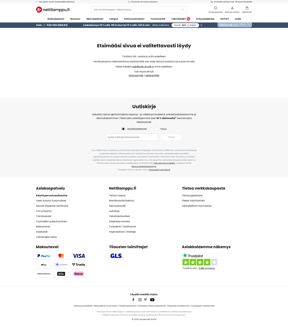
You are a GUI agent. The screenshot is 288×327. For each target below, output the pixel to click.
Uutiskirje (114, 211)
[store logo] (52, 10)
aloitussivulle (136, 75)
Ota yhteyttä (43, 211)
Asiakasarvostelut (119, 221)
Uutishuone (129, 226)
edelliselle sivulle (142, 66)
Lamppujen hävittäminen (203, 306)
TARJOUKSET (178, 18)
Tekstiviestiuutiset (119, 216)
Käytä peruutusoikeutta (51, 195)
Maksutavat (43, 226)
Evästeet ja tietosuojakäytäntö (152, 306)
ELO (185, 25)
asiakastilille (152, 75)
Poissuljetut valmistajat (159, 169)
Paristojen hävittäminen (179, 306)
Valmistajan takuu (46, 237)
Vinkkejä (131, 231)
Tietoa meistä (117, 195)
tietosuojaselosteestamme (144, 166)
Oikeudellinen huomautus (197, 206)
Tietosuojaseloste (192, 195)
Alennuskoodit (117, 206)
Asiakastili (41, 231)
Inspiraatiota (116, 231)
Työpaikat (115, 226)
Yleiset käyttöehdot (193, 200)
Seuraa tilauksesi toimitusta (52, 206)
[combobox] (139, 9)
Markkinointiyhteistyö (121, 200)
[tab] (71, 212)
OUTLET (224, 18)
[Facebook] (135, 299)
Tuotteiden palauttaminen (51, 221)
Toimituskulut (44, 216)
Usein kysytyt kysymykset (51, 200)
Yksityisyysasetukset (83, 306)
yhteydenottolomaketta (164, 163)
